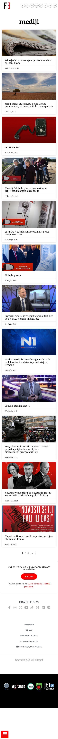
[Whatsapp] (32, 6)
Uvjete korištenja (35, 584)
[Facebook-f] (23, 6)
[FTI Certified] (49, 687)
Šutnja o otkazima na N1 (17, 405)
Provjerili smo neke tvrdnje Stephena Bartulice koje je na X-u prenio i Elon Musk (29, 317)
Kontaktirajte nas (29, 636)
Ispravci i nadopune (29, 641)
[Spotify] (55, 6)
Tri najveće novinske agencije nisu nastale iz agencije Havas (28, 61)
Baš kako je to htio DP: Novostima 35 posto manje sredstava (27, 233)
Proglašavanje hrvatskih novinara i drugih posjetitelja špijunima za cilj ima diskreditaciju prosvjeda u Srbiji (27, 449)
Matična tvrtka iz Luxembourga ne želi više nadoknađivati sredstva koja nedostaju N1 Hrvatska (27, 362)
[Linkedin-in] (50, 6)
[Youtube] (36, 6)
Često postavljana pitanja (29, 647)
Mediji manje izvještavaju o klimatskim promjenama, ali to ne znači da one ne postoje (29, 105)
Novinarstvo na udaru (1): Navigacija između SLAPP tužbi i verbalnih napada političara (28, 494)
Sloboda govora (13, 275)
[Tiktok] (41, 6)
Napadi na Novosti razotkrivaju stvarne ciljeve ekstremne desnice (29, 537)
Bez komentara (13, 147)
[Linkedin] (43, 607)
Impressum (29, 625)
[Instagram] (27, 6)
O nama (29, 630)
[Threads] (46, 6)
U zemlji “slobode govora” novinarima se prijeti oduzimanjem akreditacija (26, 189)
